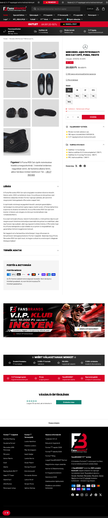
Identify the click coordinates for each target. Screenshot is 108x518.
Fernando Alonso (30, 475)
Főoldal (5, 38)
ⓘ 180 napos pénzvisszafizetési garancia (81, 74)
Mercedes (87, 476)
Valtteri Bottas (29, 488)
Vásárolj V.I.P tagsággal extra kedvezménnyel (85, 2)
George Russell (30, 467)
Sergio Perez (29, 484)
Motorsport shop (9, 488)
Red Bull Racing (9, 439)
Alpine (5, 467)
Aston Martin (8, 458)
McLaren (6, 454)
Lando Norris (29, 458)
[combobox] (55, 9)
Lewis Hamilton (30, 441)
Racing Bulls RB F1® (10, 471)
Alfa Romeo (7, 484)
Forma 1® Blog (50, 456)
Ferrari (73, 476)
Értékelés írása (68, 402)
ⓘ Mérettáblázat (72, 80)
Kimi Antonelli (29, 471)
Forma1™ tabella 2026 (53, 452)
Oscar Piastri (29, 463)
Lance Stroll (28, 479)
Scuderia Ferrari (9, 443)
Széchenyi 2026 (51, 477)
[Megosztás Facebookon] (80, 166)
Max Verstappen (30, 450)
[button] (103, 8)
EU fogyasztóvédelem (53, 473)
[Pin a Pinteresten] (85, 166)
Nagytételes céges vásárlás (55, 464)
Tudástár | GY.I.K (51, 439)
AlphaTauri (7, 479)
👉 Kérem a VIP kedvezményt (87, 329)
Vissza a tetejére (54, 423)
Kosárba (93, 117)
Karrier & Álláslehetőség (54, 468)
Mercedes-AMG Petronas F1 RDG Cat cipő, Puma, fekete (22, 38)
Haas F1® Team (8, 475)
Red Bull (80, 476)
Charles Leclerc (30, 446)
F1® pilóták (86, 478)
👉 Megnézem (51, 2)
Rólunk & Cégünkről (52, 443)
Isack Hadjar (28, 454)
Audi (5, 463)
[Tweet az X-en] (76, 166)
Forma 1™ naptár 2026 (53, 447)
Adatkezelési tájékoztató (54, 481)
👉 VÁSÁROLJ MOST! (70, 24)
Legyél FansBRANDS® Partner (56, 460)
